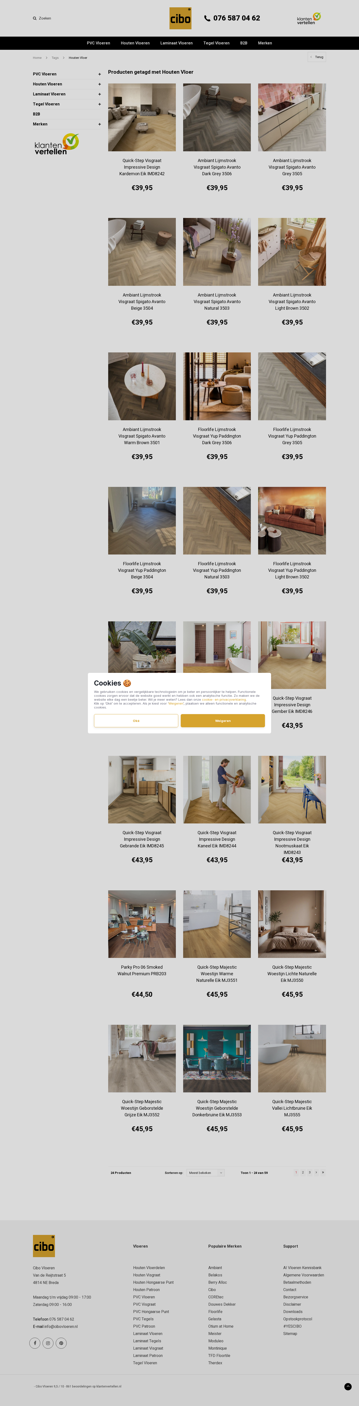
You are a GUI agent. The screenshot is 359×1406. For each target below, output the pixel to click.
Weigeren (176, 703)
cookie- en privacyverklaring (224, 699)
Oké (136, 721)
